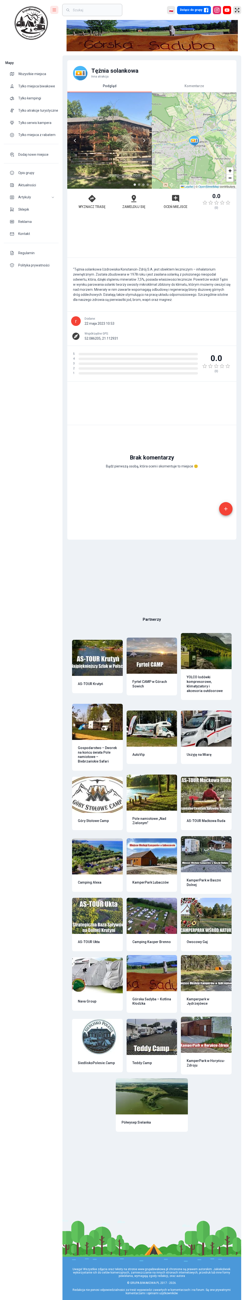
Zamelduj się (133, 207)
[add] (226, 509)
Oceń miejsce (175, 207)
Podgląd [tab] (110, 86)
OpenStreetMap (208, 186)
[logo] (31, 23)
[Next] (144, 140)
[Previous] (75, 140)
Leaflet (188, 186)
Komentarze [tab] (194, 86)
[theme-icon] (14, 73)
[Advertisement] (151, 236)
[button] (31, 197)
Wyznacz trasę (92, 207)
